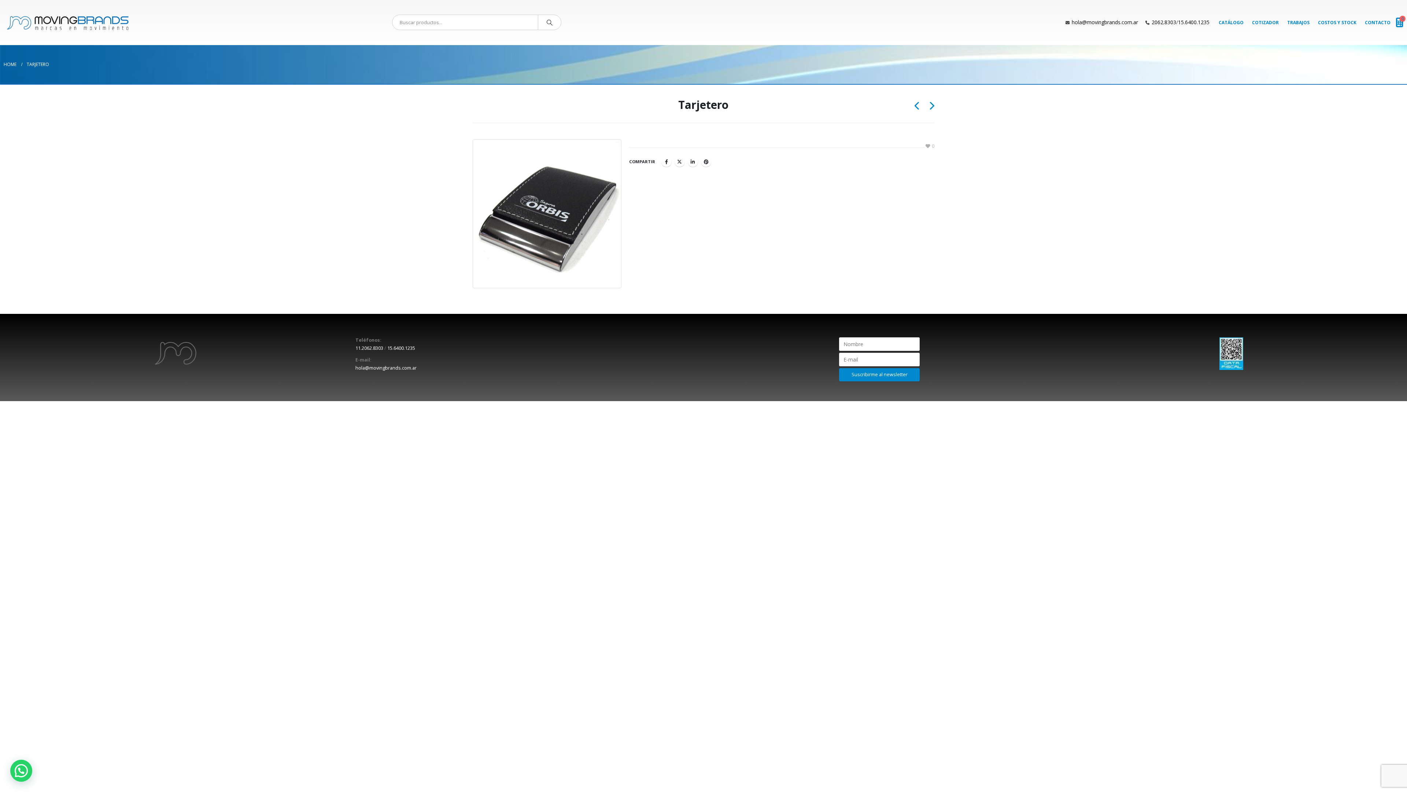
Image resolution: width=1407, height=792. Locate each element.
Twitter (680, 162)
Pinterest (706, 162)
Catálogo (1231, 22)
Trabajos (1298, 22)
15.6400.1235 (1194, 22)
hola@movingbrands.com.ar (1105, 22)
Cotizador (1265, 22)
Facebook (666, 162)
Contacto (1378, 22)
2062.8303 (1164, 22)
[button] (21, 771)
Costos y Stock (1337, 22)
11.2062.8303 (369, 348)
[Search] (549, 22)
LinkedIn (693, 162)
